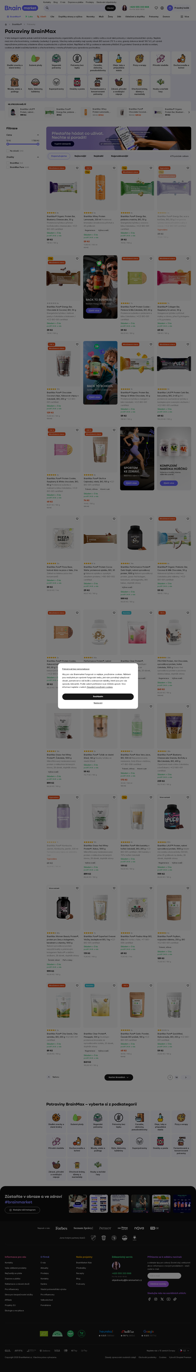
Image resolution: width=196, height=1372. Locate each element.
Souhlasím (98, 697)
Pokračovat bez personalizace (75, 669)
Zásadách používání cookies (100, 687)
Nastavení (98, 703)
